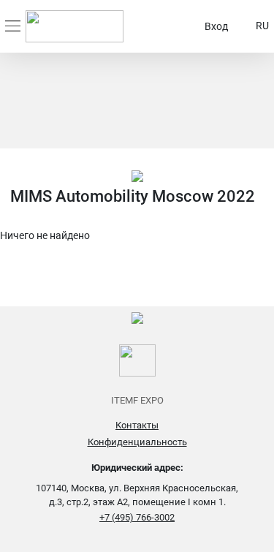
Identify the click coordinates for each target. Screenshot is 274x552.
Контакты (137, 425)
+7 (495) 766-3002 (137, 517)
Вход (216, 26)
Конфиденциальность (137, 441)
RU (262, 25)
